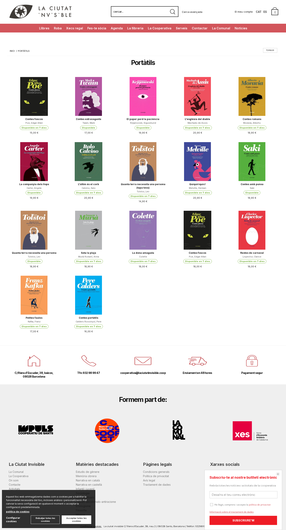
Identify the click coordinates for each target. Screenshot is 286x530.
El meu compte (244, 11)
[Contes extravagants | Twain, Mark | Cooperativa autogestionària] (88, 96)
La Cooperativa (159, 28)
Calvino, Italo (89, 188)
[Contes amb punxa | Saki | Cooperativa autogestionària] (252, 161)
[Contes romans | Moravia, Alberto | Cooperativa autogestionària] (252, 96)
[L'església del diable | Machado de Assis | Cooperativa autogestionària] (197, 96)
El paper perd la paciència (143, 119)
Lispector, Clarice (252, 256)
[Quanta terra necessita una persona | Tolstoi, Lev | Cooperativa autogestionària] (34, 230)
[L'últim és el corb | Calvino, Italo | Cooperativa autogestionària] (88, 161)
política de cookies (17, 511)
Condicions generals (156, 471)
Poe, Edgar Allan (34, 123)
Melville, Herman (197, 188)
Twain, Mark (88, 123)
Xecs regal (74, 28)
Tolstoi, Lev (143, 191)
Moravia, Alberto (252, 123)
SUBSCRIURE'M (243, 520)
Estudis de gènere (87, 471)
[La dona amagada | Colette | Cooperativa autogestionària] (143, 230)
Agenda (117, 28)
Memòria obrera (86, 476)
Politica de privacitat (156, 476)
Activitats (14, 489)
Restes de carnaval (252, 252)
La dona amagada (143, 252)
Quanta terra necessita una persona (34, 252)
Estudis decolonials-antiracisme (96, 501)
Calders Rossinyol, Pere (88, 321)
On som (13, 480)
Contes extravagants (88, 119)
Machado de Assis (198, 123)
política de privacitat (260, 504)
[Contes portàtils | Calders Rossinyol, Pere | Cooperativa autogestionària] (88, 295)
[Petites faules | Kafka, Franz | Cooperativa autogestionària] (34, 295)
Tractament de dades (157, 484)
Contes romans (252, 119)
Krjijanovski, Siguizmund (143, 123)
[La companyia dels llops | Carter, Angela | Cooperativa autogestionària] (34, 161)
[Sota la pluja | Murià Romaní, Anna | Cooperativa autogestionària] (88, 230)
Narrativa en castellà (89, 484)
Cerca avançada (192, 11)
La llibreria (135, 28)
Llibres (44, 28)
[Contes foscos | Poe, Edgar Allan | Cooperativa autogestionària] (34, 96)
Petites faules (34, 317)
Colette (143, 256)
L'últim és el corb (88, 184)
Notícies (241, 28)
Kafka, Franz (34, 321)
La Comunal (221, 28)
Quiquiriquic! (197, 184)
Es (265, 11)
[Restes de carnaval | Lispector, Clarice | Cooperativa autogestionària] (252, 230)
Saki (252, 188)
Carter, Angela (34, 188)
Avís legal (149, 480)
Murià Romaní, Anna (88, 256)
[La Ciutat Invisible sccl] (40, 18)
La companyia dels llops (34, 184)
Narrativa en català (88, 480)
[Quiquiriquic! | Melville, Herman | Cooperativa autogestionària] (197, 161)
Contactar (200, 28)
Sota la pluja (88, 252)
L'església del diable (197, 119)
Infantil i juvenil (85, 489)
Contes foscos (34, 119)
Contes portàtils (88, 317)
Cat (258, 11)
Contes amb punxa (252, 184)
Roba (58, 28)
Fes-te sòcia (96, 28)
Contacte (14, 484)
